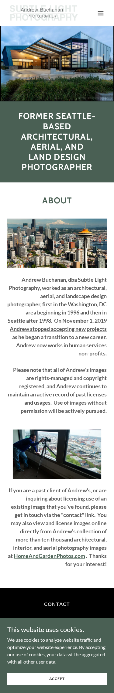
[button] (101, 13)
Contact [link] (57, 604)
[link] (42, 12)
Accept (57, 678)
